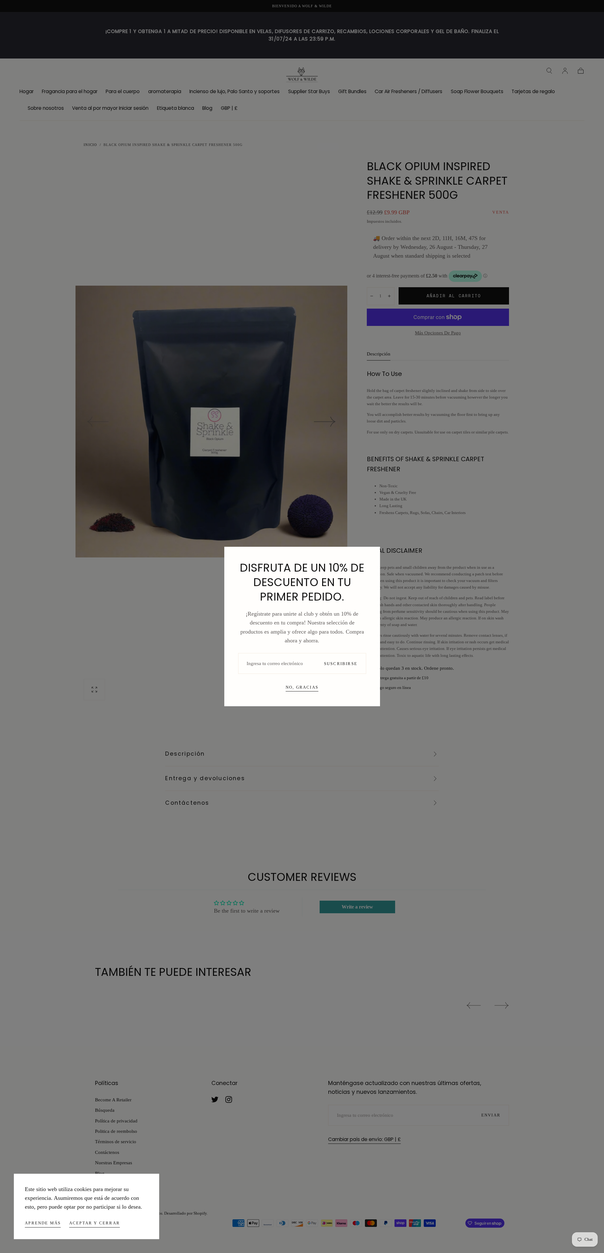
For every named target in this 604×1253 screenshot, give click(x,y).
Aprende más (43, 1223)
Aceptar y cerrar (94, 1223)
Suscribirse (340, 663)
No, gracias (302, 687)
